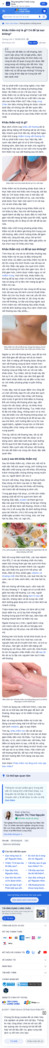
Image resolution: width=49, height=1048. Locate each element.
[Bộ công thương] (8, 984)
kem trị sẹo (34, 596)
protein (23, 499)
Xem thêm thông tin (12, 834)
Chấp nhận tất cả (35, 1041)
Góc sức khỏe (12, 23)
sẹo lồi (42, 652)
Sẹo (26, 841)
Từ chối (13, 1041)
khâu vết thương (30, 126)
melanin (15, 726)
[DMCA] (29, 984)
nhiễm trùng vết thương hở (31, 136)
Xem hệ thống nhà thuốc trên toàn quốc (24, 895)
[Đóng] (3, 3)
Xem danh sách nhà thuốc (24, 900)
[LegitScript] (15, 990)
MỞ (43, 4)
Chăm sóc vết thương (11, 844)
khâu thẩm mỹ (18, 731)
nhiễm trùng (8, 275)
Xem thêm (10, 800)
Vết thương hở (16, 841)
